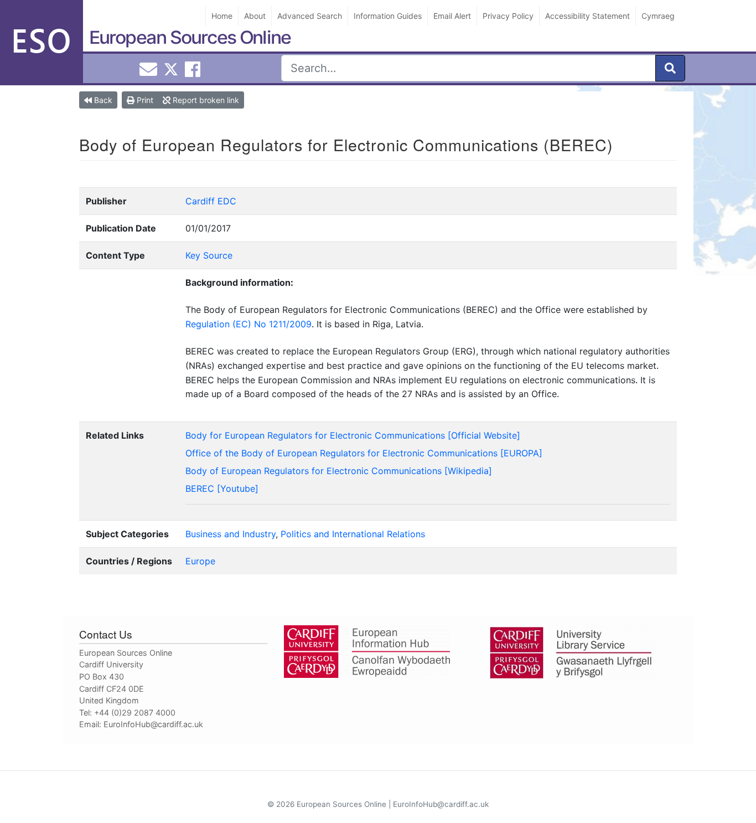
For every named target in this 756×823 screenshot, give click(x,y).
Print (143, 100)
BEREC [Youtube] (221, 488)
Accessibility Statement (587, 15)
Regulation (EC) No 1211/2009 (248, 324)
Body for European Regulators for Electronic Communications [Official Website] (352, 435)
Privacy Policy (508, 15)
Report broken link (204, 100)
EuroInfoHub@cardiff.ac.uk (153, 724)
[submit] (670, 68)
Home (221, 15)
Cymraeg (658, 15)
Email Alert (452, 15)
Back (102, 100)
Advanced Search (309, 15)
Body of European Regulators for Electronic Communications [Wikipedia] (338, 470)
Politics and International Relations (353, 533)
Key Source (208, 255)
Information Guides (388, 15)
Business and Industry (230, 533)
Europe (200, 561)
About (255, 15)
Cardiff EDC (210, 201)
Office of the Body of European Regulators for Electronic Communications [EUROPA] (363, 453)
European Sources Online (190, 37)
